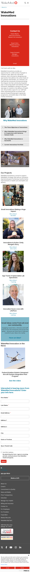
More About (13, 214)
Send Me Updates (8, 452)
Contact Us (4, 506)
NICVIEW (13, 215)
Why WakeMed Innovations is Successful (13, 139)
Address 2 (4, 426)
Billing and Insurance (7, 503)
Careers (3, 486)
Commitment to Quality (8, 489)
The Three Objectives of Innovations (15, 127)
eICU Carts (13, 249)
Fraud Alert (4, 515)
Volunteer (4, 498)
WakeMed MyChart (6, 520)
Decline (22, 567)
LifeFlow (13, 315)
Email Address (5, 413)
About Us (3, 483)
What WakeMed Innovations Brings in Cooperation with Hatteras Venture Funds (15, 133)
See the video (15, 381)
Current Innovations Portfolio (13, 144)
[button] (28, 3)
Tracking (13, 282)
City (2, 433)
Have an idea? (15, 338)
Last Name (4, 405)
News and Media (6, 492)
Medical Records (6, 517)
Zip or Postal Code (6, 446)
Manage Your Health (7, 500)
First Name (4, 397)
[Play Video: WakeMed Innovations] (15, 158)
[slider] (15, 166)
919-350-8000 (5, 473)
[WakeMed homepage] (12, 3)
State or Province (6, 439)
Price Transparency (6, 495)
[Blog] (7, 539)
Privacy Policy (4, 564)
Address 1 (4, 420)
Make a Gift (15, 478)
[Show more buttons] (28, 166)
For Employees (5, 509)
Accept (7, 567)
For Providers (5, 512)
